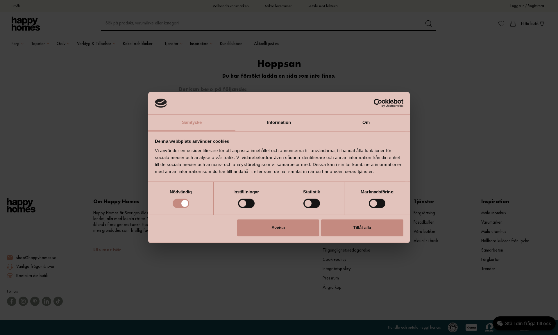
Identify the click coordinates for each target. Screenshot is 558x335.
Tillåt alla (362, 227)
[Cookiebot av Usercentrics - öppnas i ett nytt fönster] (378, 103)
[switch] (246, 203)
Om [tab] (366, 122)
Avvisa (278, 227)
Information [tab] (279, 122)
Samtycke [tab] (192, 122)
